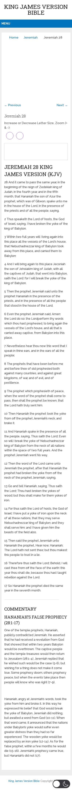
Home (13, 37)
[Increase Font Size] (9, 135)
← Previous (12, 105)
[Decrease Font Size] (19, 135)
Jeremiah (31, 37)
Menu (5, 23)
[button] (61, 784)
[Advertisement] (36, 68)
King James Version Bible (36, 9)
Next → (62, 105)
